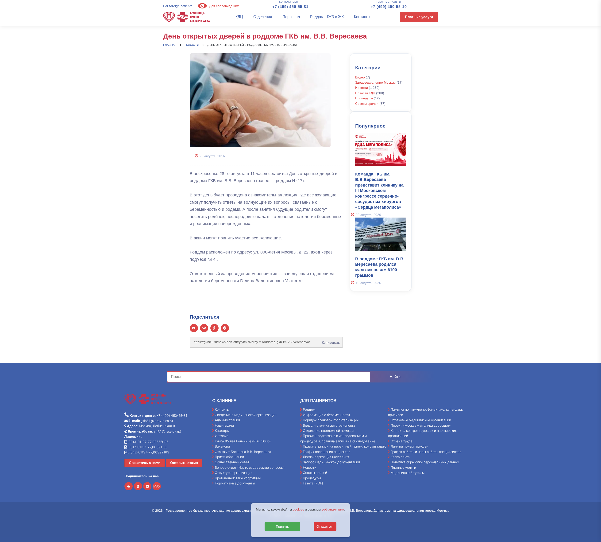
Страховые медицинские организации (421, 420)
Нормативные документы (235, 483)
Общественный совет (232, 462)
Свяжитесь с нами (144, 463)
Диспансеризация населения (326, 457)
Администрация (227, 420)
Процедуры (364, 98)
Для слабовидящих (223, 6)
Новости (361, 88)
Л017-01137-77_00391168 (147, 447)
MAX (156, 486)
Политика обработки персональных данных (425, 462)
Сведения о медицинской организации (245, 415)
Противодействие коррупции (238, 478)
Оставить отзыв (184, 463)
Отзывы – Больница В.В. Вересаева (243, 452)
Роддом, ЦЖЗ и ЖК (327, 17)
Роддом (309, 409)
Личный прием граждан (409, 446)
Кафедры (222, 431)
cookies (298, 509)
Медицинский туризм (407, 473)
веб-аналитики (333, 509)
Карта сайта (400, 457)
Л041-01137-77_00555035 (147, 442)
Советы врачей (366, 103)
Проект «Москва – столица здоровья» (421, 425)
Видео (360, 77)
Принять (282, 526)
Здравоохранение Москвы (375, 82)
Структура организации (233, 473)
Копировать (330, 341)
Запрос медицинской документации (331, 462)
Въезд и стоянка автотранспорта (329, 425)
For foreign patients (177, 6)
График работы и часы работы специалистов (426, 452)
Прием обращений (229, 457)
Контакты (362, 17)
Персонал (291, 17)
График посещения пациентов (326, 452)
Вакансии (222, 446)
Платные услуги (419, 17)
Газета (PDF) (313, 483)
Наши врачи (224, 425)
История (221, 436)
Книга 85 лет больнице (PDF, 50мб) (243, 441)
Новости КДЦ (365, 93)
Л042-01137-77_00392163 (148, 452)
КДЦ (239, 17)
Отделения (262, 17)
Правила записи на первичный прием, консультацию (344, 446)
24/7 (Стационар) (154, 431)
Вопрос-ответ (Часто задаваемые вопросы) (250, 467)
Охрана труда (401, 441)
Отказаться (325, 526)
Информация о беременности (326, 415)
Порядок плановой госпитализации (330, 420)
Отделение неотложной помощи (328, 431)
